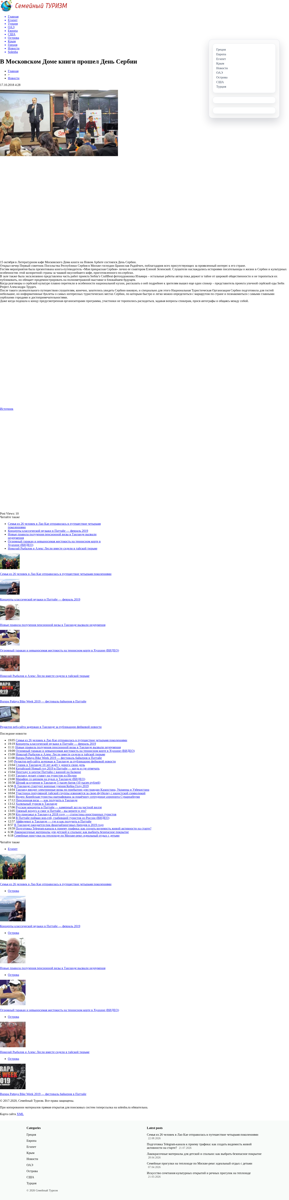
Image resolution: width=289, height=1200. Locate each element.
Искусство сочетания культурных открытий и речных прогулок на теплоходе (199, 1173)
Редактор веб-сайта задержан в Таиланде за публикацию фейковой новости (51, 727)
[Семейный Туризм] (33, 10)
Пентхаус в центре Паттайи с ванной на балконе (48, 772)
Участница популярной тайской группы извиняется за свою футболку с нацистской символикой (80, 793)
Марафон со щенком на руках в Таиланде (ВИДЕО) (50, 779)
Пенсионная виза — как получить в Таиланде (46, 800)
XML (20, 1114)
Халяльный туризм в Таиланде (36, 803)
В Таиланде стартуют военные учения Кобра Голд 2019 (51, 786)
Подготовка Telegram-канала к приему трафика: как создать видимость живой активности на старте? (83, 828)
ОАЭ (30, 1165)
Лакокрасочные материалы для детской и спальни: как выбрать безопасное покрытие (71, 832)
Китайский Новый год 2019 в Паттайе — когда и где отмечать (57, 768)
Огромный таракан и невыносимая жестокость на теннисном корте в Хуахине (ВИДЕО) (59, 650)
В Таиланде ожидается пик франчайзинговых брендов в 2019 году (59, 825)
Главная (13, 71)
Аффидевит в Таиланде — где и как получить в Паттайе (53, 821)
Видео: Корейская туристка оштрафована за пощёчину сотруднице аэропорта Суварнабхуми (78, 796)
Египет (12, 849)
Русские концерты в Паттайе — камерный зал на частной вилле (59, 807)
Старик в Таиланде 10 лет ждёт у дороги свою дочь (50, 765)
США (30, 1177)
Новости (13, 78)
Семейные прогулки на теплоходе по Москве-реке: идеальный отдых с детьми (67, 835)
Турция (31, 1183)
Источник (6, 408)
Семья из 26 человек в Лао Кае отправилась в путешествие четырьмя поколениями (55, 574)
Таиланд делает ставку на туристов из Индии (46, 775)
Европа (31, 1140)
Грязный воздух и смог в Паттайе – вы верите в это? (51, 810)
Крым (30, 1153)
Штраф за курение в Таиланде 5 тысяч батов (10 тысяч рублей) (58, 782)
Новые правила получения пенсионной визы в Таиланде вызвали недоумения (52, 625)
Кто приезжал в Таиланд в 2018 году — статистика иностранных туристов (66, 814)
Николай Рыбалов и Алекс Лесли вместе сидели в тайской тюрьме (52, 548)
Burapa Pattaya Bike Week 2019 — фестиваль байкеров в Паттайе (43, 701)
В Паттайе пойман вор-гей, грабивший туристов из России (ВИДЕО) (62, 818)
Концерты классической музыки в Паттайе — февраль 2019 (48, 530)
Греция (31, 1134)
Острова (13, 890)
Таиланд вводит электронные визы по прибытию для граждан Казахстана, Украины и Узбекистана (82, 789)
